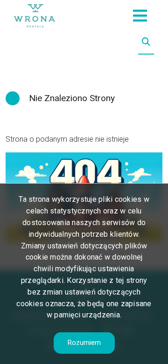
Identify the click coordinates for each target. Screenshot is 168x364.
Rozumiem (84, 342)
